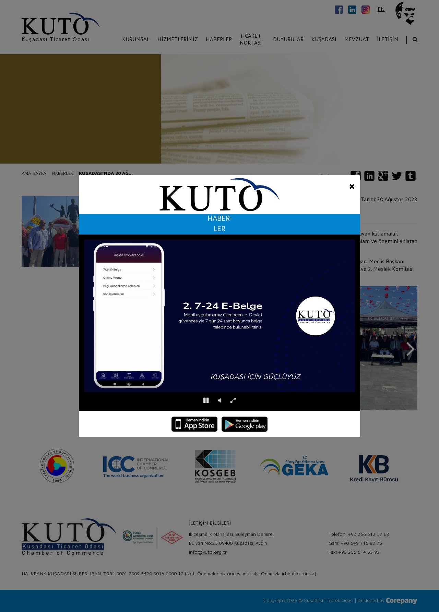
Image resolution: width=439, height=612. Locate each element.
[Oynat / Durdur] (206, 400)
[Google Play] (245, 424)
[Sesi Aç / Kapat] (219, 400)
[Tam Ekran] (233, 400)
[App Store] (194, 424)
